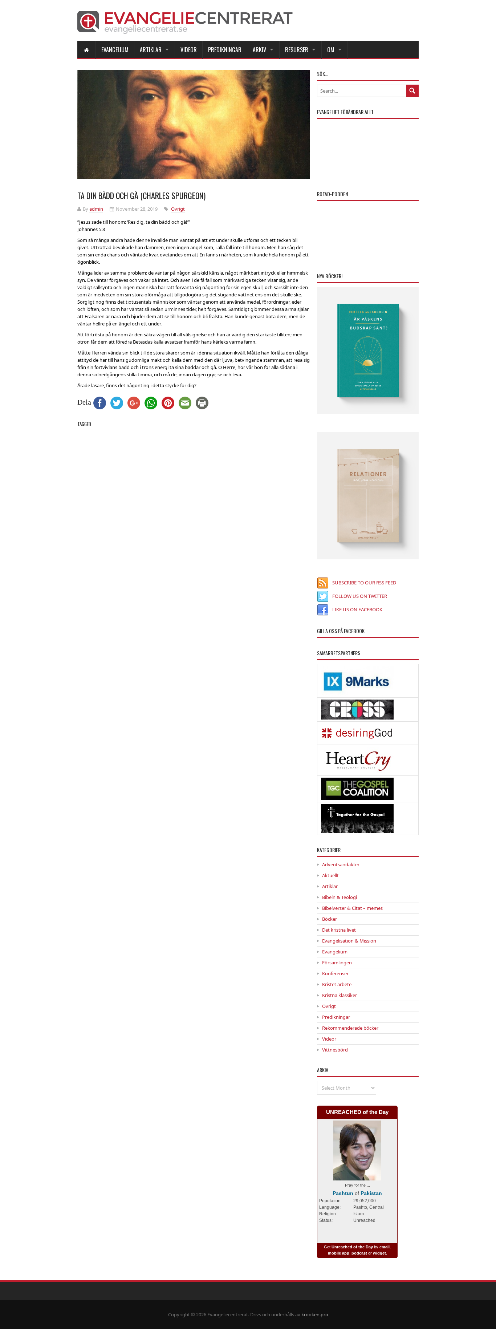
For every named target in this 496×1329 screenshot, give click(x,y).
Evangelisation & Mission (349, 940)
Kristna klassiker (339, 995)
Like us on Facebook (357, 609)
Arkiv (259, 49)
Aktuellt (330, 875)
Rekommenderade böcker (350, 1028)
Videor (188, 49)
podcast (359, 1253)
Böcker (329, 919)
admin (96, 209)
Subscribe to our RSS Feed (364, 582)
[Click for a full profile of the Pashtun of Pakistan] (357, 1177)
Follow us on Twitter (359, 596)
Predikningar (224, 49)
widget (379, 1253)
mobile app (338, 1253)
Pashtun (343, 1193)
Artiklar (151, 49)
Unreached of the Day (352, 1247)
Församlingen (337, 962)
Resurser (296, 49)
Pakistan (371, 1193)
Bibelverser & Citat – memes (352, 908)
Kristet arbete (336, 984)
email (384, 1247)
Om (330, 49)
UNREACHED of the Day (357, 1112)
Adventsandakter (340, 864)
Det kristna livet (339, 930)
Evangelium (115, 49)
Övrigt (178, 209)
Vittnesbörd (335, 1049)
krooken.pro (314, 1314)
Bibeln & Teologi (339, 897)
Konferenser (335, 973)
